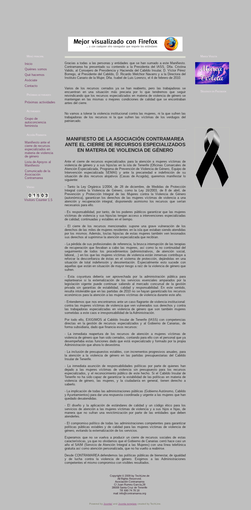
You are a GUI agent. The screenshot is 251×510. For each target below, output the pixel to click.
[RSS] (24, 478)
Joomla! (107, 503)
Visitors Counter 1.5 (38, 200)
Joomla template (127, 503)
